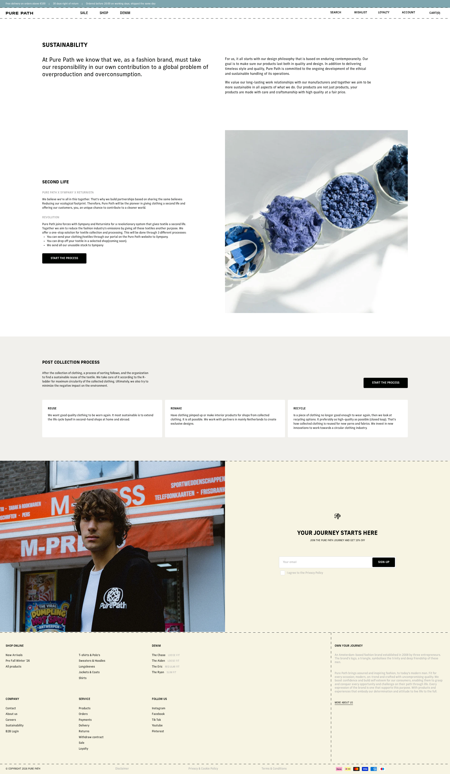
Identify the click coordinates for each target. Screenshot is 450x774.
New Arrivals (14, 655)
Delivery (84, 725)
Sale (84, 13)
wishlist (360, 12)
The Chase (166, 655)
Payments (85, 720)
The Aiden (165, 661)
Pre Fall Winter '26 (18, 661)
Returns (84, 731)
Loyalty (384, 12)
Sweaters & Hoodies (92, 661)
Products (84, 708)
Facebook (158, 714)
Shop (104, 13)
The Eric (166, 666)
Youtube (157, 725)
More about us (344, 703)
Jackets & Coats (89, 672)
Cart (434, 13)
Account (408, 12)
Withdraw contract (91, 737)
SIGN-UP (383, 562)
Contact (11, 708)
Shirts (82, 678)
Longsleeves (87, 666)
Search (335, 12)
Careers (11, 720)
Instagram (158, 708)
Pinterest (158, 731)
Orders (83, 714)
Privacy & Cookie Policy (203, 768)
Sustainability (14, 725)
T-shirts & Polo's (89, 655)
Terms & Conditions (274, 768)
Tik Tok (156, 720)
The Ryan (164, 672)
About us (11, 714)
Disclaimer (122, 768)
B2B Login (12, 731)
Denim (125, 13)
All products (13, 666)
